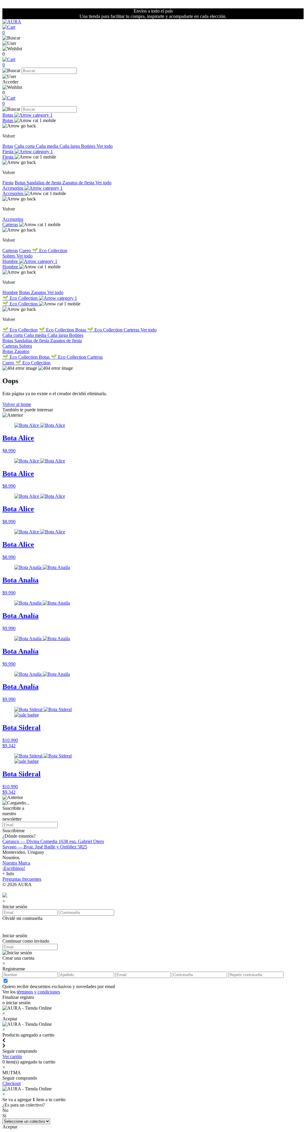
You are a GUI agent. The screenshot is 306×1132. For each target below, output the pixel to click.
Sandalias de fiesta (44, 182)
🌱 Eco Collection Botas (63, 329)
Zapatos (39, 292)
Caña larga (70, 146)
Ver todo (105, 146)
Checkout (11, 1083)
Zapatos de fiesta (78, 182)
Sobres (9, 255)
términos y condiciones (38, 991)
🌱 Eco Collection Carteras (113, 329)
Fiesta (8, 151)
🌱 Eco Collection (49, 250)
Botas (8, 115)
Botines (89, 146)
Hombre (10, 261)
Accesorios (13, 188)
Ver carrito (12, 1056)
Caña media (47, 146)
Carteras (10, 224)
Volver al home (16, 404)
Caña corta (25, 146)
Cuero (25, 250)
